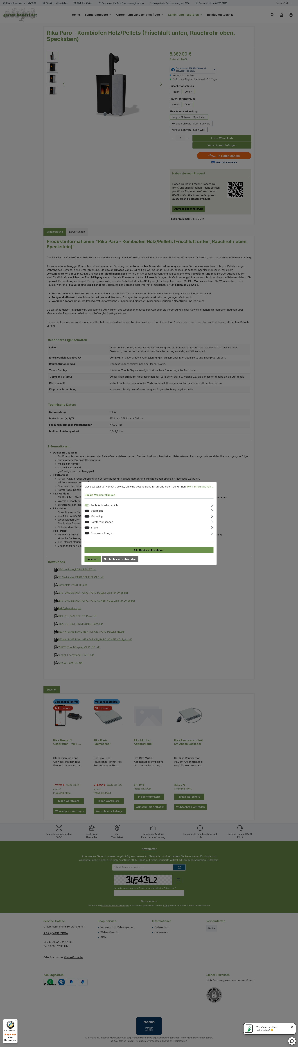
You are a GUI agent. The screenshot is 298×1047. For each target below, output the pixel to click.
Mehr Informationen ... (200, 486)
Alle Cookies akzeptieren (149, 550)
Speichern (93, 559)
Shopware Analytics (103, 533)
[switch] (87, 511)
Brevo (94, 527)
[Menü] (16, 1021)
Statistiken (97, 510)
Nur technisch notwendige (120, 559)
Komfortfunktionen (102, 522)
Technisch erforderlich (104, 505)
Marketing (97, 516)
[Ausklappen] (211, 505)
